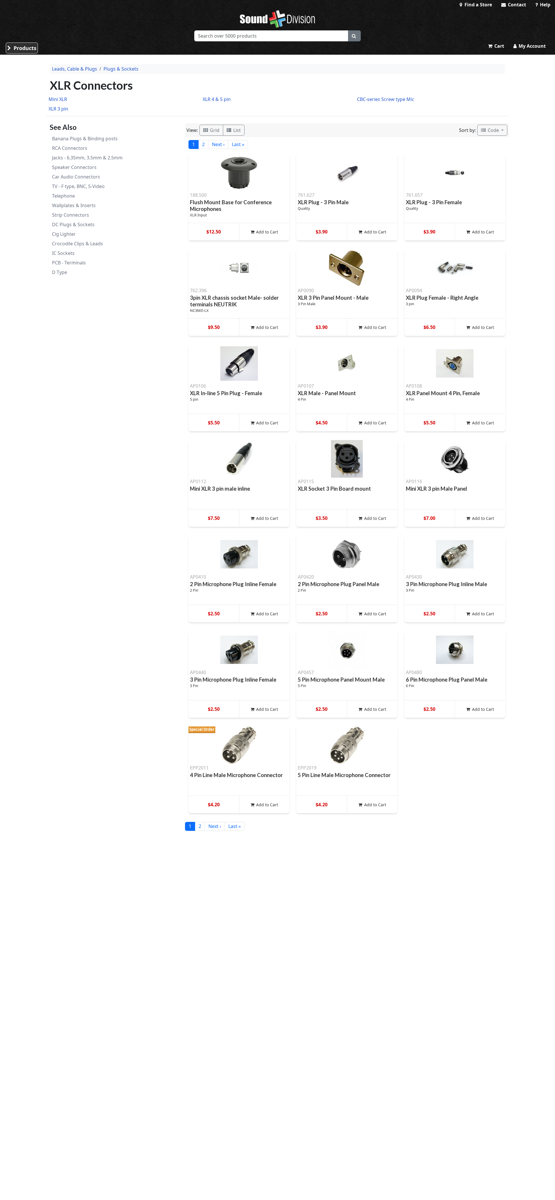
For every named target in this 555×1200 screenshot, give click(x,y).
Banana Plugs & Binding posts (85, 138)
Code (493, 130)
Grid (214, 130)
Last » (238, 144)
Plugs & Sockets (120, 69)
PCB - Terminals (69, 262)
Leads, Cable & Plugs (74, 69)
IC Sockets (63, 253)
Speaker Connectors (74, 167)
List (236, 130)
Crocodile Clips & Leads (77, 243)
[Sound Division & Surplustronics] (277, 19)
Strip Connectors (70, 215)
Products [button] (24, 48)
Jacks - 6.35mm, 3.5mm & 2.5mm (87, 157)
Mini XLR (58, 99)
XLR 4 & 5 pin (217, 99)
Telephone (63, 196)
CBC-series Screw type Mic (385, 99)
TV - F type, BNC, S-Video (78, 186)
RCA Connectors (69, 148)
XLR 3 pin (58, 109)
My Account (531, 46)
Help (544, 4)
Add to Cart (266, 232)
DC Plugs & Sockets (73, 224)
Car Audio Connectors (76, 177)
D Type (59, 272)
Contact (516, 4)
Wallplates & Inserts (74, 205)
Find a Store (477, 4)
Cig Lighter (64, 234)
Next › (218, 144)
